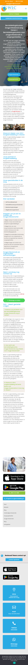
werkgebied (7, 524)
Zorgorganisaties (8, 516)
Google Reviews (16, 111)
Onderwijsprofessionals (10, 513)
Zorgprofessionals (9, 518)
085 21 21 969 (15, 493)
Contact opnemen (14, 14)
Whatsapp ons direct (14, 300)
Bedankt (6, 507)
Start (5, 504)
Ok (14, 662)
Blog (5, 510)
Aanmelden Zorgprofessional (14, 18)
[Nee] (26, 659)
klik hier (22, 294)
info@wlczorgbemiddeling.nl (15, 498)
